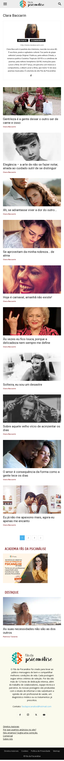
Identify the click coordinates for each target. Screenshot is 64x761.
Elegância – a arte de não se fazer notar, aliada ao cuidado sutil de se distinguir (30, 166)
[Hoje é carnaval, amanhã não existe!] (32, 279)
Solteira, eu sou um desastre (22, 384)
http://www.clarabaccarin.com (32, 45)
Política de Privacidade (40, 751)
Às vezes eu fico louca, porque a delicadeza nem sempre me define (26, 341)
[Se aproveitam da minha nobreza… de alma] (32, 234)
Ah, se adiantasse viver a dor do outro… (30, 210)
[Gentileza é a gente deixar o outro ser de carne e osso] (32, 101)
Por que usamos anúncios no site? (19, 729)
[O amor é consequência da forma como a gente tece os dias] (32, 454)
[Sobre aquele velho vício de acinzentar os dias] (32, 408)
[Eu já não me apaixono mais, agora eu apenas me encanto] (32, 499)
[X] (36, 715)
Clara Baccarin (9, 127)
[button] (5, 4)
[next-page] (40, 537)
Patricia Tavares (10, 636)
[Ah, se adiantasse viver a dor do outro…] (32, 192)
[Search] (60, 4)
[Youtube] (44, 715)
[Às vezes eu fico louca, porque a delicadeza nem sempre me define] (32, 321)
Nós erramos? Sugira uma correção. (20, 732)
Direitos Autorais (11, 726)
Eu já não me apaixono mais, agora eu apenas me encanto (28, 519)
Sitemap (56, 751)
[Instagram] (28, 715)
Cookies (24, 751)
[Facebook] (32, 76)
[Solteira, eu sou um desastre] (32, 367)
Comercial (8, 735)
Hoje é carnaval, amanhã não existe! (27, 297)
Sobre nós (8, 739)
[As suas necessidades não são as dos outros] (32, 611)
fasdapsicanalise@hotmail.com (36, 706)
